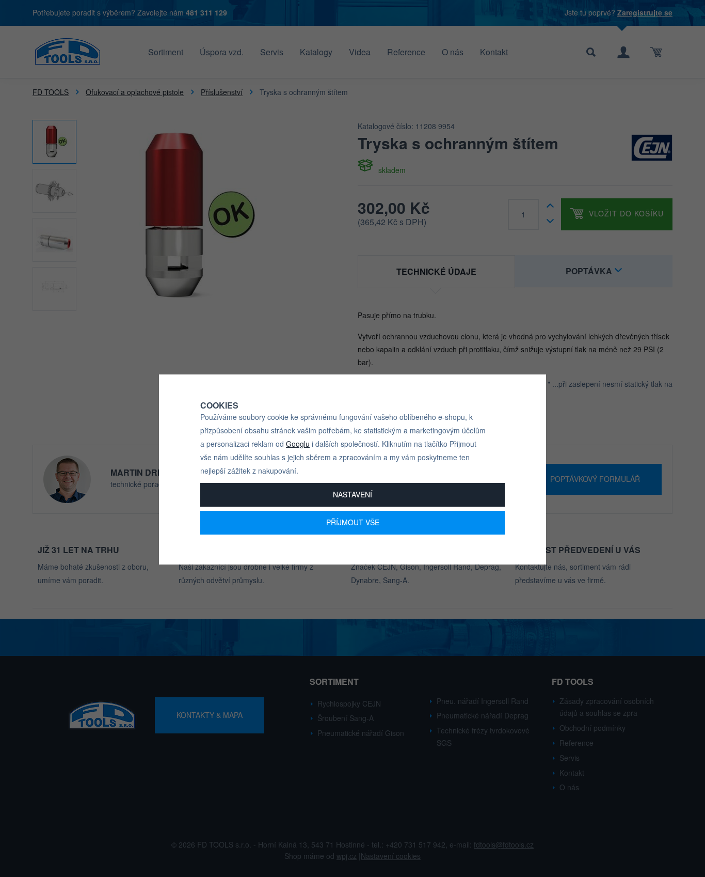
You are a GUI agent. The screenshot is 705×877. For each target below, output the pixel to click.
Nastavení (352, 494)
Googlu (298, 443)
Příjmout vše (352, 522)
